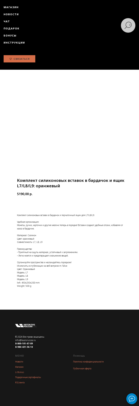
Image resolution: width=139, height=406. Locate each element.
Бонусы (10, 35)
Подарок (12, 28)
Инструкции (14, 42)
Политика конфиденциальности (88, 361)
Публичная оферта (82, 368)
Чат (7, 21)
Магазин (11, 7)
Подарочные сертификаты (28, 377)
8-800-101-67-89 (24, 343)
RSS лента (20, 382)
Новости (11, 14)
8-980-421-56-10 (24, 346)
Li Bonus (19, 372)
